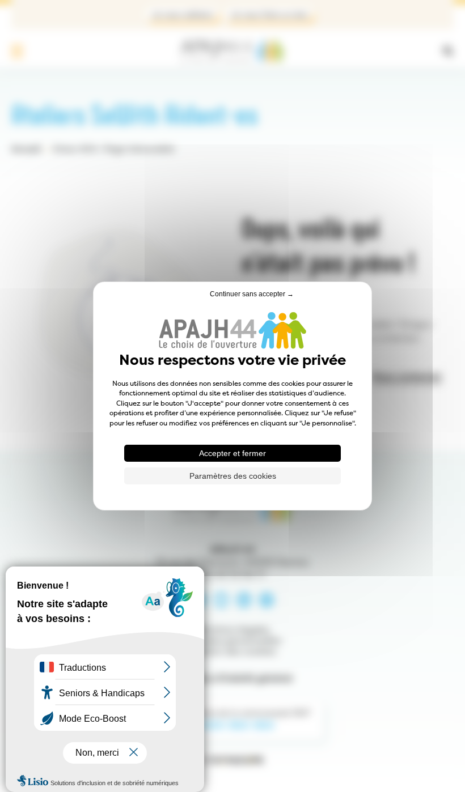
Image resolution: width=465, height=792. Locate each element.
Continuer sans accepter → (252, 294)
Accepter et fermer (232, 453)
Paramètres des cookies (232, 475)
